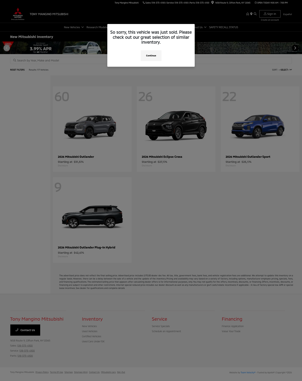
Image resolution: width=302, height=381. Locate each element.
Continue (151, 55)
